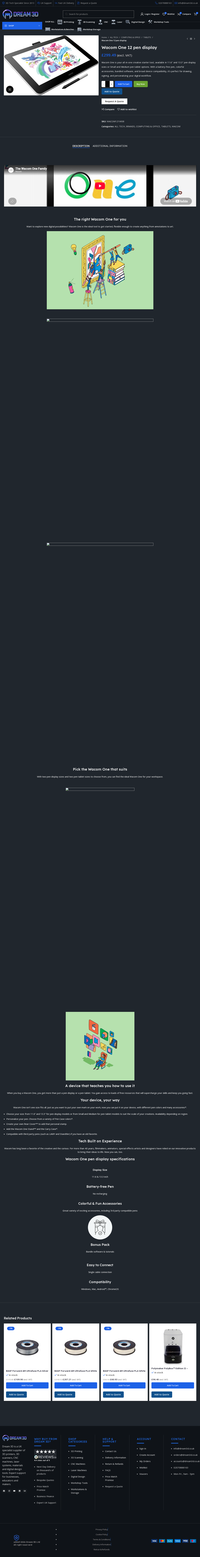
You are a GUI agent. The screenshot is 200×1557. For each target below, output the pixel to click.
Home (104, 37)
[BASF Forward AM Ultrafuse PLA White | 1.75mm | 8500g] (75, 1347)
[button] (114, 101)
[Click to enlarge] (9, 89)
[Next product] (194, 39)
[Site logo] (20, 13)
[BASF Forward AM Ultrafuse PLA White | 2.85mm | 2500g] (124, 1347)
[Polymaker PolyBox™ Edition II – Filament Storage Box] (172, 1346)
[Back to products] (191, 39)
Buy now (141, 84)
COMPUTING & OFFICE (130, 37)
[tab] (81, 146)
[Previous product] (187, 39)
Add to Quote (112, 91)
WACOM (176, 126)
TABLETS (147, 37)
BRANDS (130, 126)
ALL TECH (114, 37)
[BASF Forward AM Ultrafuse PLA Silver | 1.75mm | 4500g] (27, 1347)
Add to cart (123, 84)
